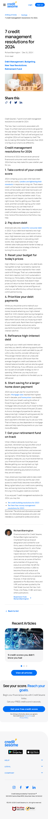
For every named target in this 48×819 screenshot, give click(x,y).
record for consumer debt (31, 228)
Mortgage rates (17, 394)
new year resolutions (16, 65)
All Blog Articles (11, 15)
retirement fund (13, 69)
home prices (26, 397)
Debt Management (14, 61)
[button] (5, 5)
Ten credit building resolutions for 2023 (23, 502)
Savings (24, 15)
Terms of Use (28, 716)
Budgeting (30, 61)
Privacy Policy (24, 718)
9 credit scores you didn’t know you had (21, 656)
